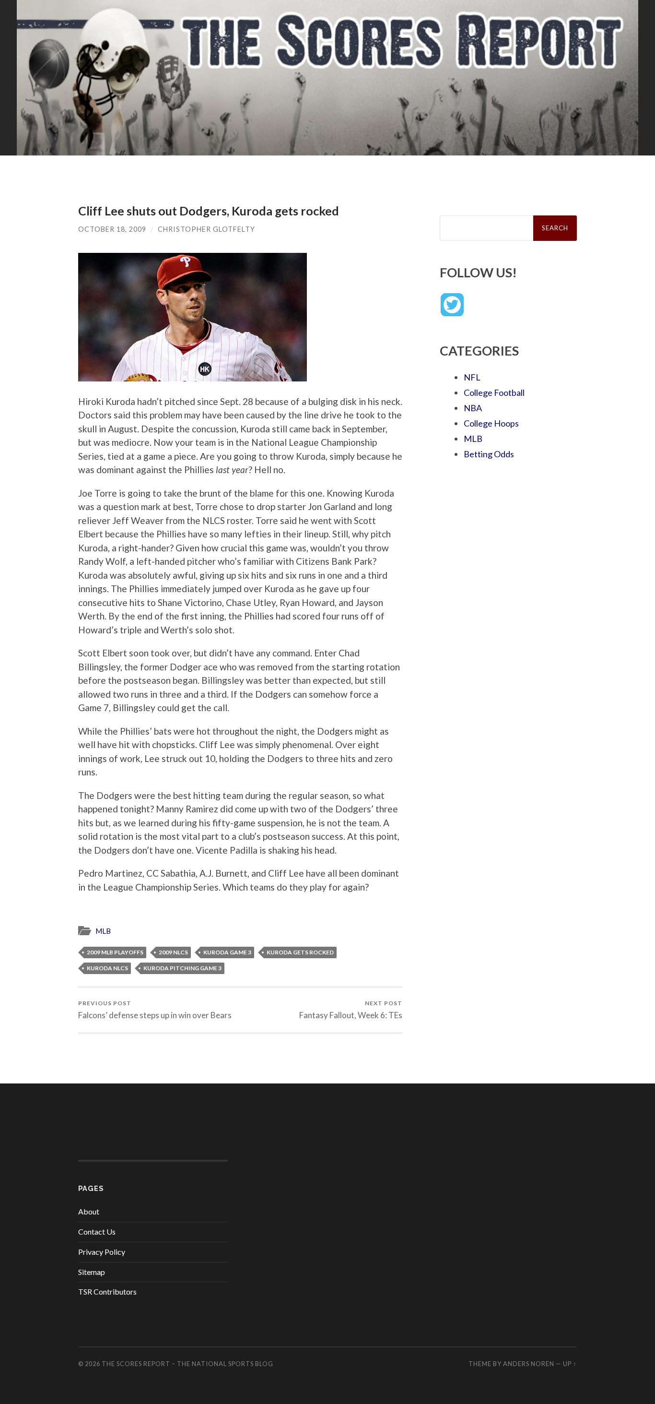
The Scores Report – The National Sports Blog (187, 1364)
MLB (103, 931)
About (88, 1211)
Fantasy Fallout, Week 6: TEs (350, 1009)
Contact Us (97, 1231)
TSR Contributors (107, 1291)
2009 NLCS (173, 952)
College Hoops (491, 423)
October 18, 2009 (112, 229)
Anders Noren (528, 1364)
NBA (473, 408)
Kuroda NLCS (107, 968)
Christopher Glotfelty (206, 229)
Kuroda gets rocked (300, 952)
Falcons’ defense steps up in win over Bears (155, 1009)
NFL (472, 377)
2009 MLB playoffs (115, 952)
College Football (494, 392)
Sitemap (91, 1271)
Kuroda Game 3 (227, 952)
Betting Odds (489, 454)
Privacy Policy (101, 1251)
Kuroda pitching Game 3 (182, 968)
